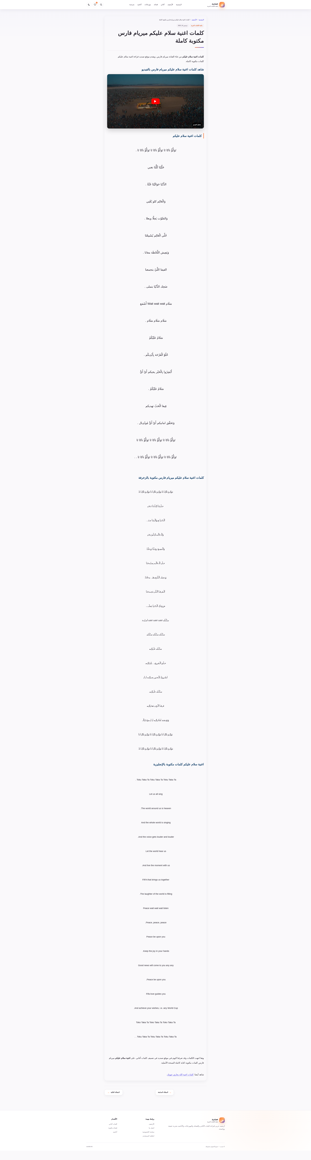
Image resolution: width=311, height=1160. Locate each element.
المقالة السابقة (163, 1092)
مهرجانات (148, 4)
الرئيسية (179, 4)
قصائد (156, 4)
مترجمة (131, 4)
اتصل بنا (151, 1128)
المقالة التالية (115, 1092)
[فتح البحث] (101, 4)
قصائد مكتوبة (112, 1128)
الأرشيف (170, 4)
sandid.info (89, 1146)
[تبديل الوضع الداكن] (88, 4)
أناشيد (139, 4)
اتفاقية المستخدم (148, 1136)
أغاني (162, 4)
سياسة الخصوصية (148, 1132)
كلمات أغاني (113, 1124)
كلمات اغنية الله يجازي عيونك (180, 1074)
